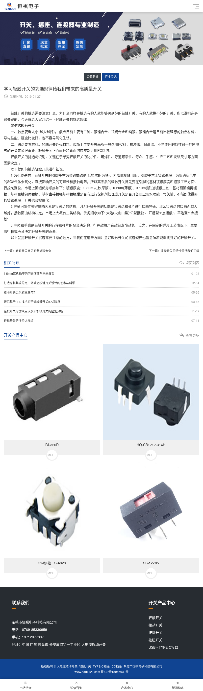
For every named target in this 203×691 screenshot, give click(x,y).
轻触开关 (28, 125)
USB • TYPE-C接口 (163, 647)
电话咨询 (25, 688)
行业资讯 (111, 76)
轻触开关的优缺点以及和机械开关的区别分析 (101, 311)
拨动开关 (155, 624)
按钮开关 (155, 639)
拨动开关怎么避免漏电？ (101, 292)
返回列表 (192, 262)
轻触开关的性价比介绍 (101, 320)
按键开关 (155, 632)
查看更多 (192, 335)
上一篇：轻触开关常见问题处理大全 (27, 251)
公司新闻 (93, 76)
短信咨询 (76, 688)
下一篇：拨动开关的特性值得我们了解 (174, 251)
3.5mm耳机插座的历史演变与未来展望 (101, 273)
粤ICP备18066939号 (114, 671)
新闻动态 (178, 688)
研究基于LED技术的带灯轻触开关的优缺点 (101, 301)
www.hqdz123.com (87, 671)
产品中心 (127, 688)
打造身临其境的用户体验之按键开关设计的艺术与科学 (101, 283)
